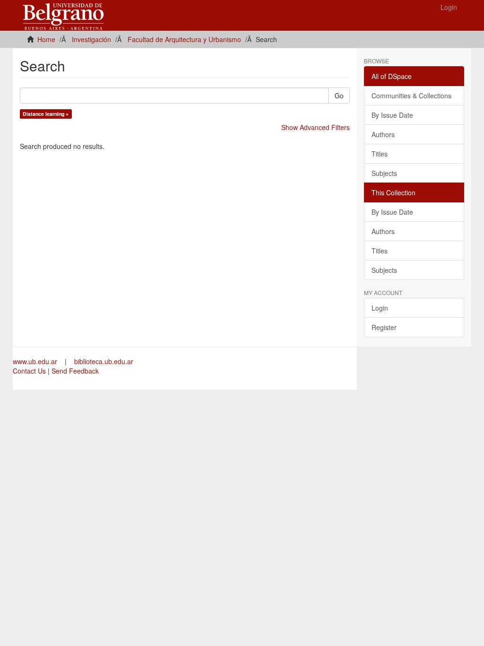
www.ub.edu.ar (36, 361)
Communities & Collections (411, 95)
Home (46, 39)
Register (384, 327)
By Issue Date (392, 115)
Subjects (384, 173)
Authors (383, 134)
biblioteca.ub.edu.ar (103, 361)
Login (380, 308)
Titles (380, 153)
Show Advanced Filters (315, 127)
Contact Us (29, 370)
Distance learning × (46, 113)
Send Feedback (75, 370)
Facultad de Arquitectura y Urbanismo (184, 39)
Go (339, 95)
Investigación (91, 39)
